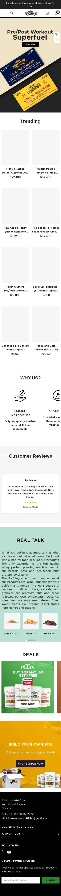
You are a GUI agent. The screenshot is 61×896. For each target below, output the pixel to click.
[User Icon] (47, 13)
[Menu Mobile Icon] (3, 13)
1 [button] (18, 114)
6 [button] (33, 114)
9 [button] (42, 114)
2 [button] (21, 114)
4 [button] (27, 114)
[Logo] (31, 13)
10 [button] (45, 515)
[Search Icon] (14, 13)
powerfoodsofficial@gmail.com (28, 818)
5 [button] (30, 114)
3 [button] (24, 114)
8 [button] (39, 114)
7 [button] (36, 114)
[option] (30, 65)
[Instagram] (9, 852)
